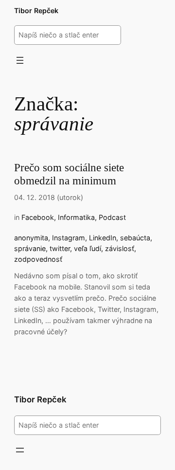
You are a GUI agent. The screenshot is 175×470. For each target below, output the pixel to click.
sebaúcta (135, 238)
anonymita (31, 238)
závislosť (119, 248)
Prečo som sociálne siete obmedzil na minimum (69, 174)
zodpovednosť (38, 259)
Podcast (112, 217)
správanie (30, 248)
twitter (60, 248)
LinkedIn (102, 238)
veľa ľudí (87, 248)
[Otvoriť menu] (20, 60)
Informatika (76, 217)
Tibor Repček (36, 10)
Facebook (37, 217)
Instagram (68, 238)
